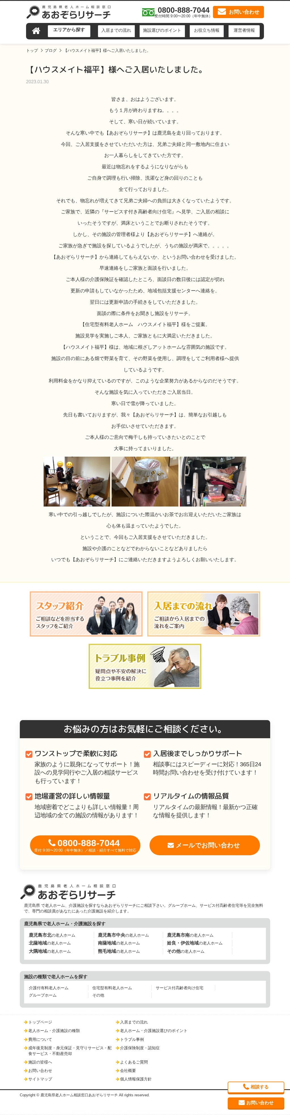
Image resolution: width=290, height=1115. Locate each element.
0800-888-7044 (85, 845)
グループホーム (43, 995)
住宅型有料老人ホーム (112, 988)
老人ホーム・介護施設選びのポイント (153, 1030)
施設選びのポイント (162, 30)
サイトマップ (40, 1079)
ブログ (51, 50)
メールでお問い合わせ (208, 845)
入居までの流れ (116, 30)
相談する (260, 1086)
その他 (98, 995)
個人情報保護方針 (136, 1079)
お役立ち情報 (206, 30)
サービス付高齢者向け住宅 (179, 988)
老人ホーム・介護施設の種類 (54, 1030)
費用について (40, 1039)
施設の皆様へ (40, 1062)
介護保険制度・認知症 (140, 1048)
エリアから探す (69, 29)
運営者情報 (244, 30)
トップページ (40, 1022)
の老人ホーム (52, 935)
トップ (32, 50)
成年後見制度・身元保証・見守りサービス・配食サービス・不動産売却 (70, 1051)
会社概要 (128, 1070)
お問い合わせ (40, 1070)
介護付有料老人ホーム (49, 988)
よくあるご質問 (134, 1062)
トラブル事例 (132, 1039)
